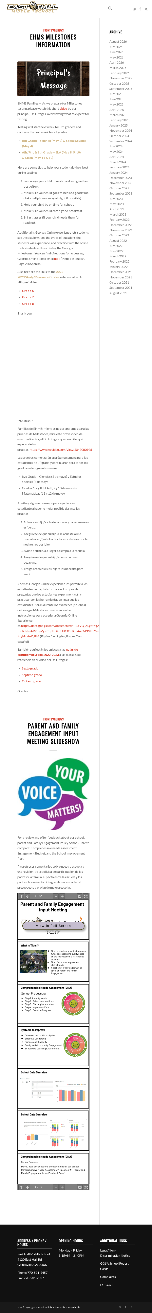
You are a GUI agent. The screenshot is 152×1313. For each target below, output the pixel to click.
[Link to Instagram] (134, 9)
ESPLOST (106, 1284)
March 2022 (117, 256)
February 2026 (119, 73)
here (57, 258)
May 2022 (116, 251)
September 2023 (120, 193)
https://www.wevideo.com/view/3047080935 (61, 449)
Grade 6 (28, 291)
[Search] (108, 9)
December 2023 (120, 177)
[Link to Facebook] (140, 9)
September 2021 (120, 287)
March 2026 (117, 67)
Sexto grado (30, 668)
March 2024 (117, 162)
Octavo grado (31, 681)
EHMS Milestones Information (53, 40)
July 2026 (116, 47)
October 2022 (119, 235)
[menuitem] (108, 9)
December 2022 (120, 225)
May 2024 (116, 151)
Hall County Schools (70, 1307)
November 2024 (120, 130)
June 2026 (116, 52)
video (63, 108)
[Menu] (117, 9)
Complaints (108, 1276)
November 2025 (120, 78)
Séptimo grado (32, 675)
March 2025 (117, 115)
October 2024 (119, 136)
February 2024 (119, 167)
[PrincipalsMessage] (53, 78)
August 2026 (118, 41)
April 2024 (116, 156)
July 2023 (116, 198)
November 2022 (120, 230)
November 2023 (120, 183)
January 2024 (118, 172)
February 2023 (119, 219)
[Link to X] (146, 9)
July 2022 (116, 245)
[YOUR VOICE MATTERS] (53, 794)
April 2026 (116, 62)
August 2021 (118, 293)
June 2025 (116, 99)
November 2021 (120, 277)
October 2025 (119, 83)
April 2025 (116, 109)
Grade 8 (28, 303)
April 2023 (116, 209)
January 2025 (118, 125)
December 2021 (120, 272)
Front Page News (53, 30)
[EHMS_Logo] (32, 9)
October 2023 (119, 188)
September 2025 (120, 88)
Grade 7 (28, 297)
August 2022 (118, 240)
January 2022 (118, 267)
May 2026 (116, 57)
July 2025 (116, 94)
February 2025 (119, 120)
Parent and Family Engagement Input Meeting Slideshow (53, 733)
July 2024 (116, 146)
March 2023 (117, 214)
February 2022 (119, 261)
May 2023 (116, 204)
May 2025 (116, 104)
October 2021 (119, 282)
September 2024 (120, 141)
